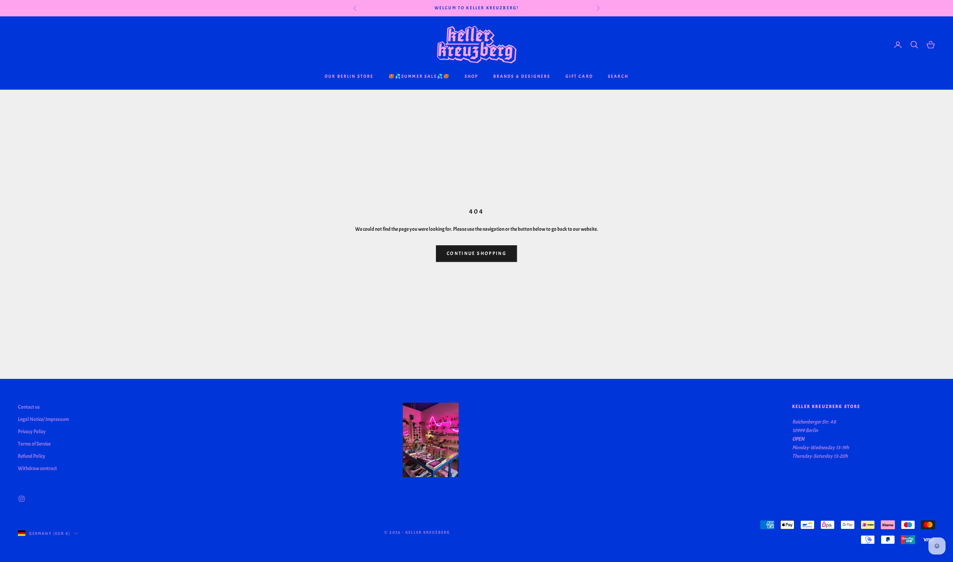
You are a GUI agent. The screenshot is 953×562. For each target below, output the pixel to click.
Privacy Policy (32, 431)
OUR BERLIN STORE (349, 76)
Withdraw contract (37, 468)
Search (618, 76)
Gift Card (579, 76)
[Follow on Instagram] (21, 498)
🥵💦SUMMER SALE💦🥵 (419, 76)
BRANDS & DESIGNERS (522, 76)
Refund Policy (31, 456)
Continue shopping (476, 253)
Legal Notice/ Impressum (43, 419)
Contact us (29, 407)
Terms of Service (34, 444)
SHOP (471, 76)
